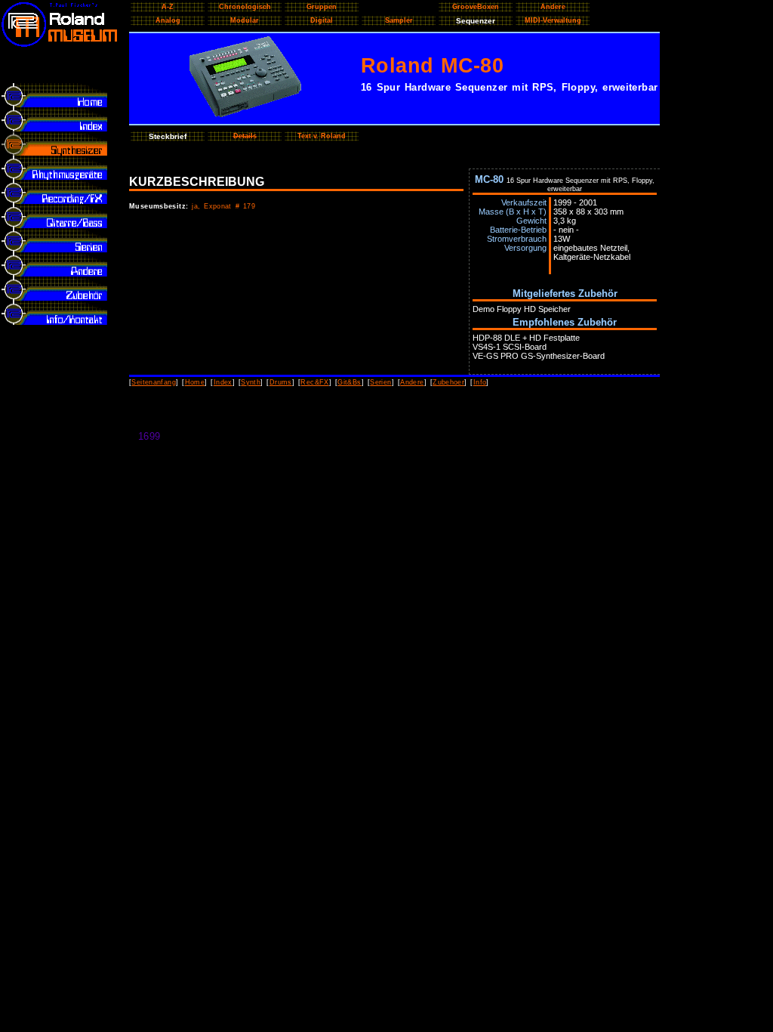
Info (480, 382)
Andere (411, 382)
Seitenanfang (153, 382)
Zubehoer (448, 382)
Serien (380, 382)
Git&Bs (349, 382)
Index (223, 382)
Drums (280, 382)
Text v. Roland (321, 136)
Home (195, 382)
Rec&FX (314, 382)
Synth (250, 382)
